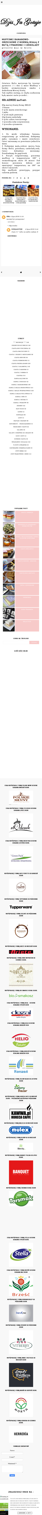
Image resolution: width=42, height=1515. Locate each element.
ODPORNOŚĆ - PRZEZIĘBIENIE (20, 424)
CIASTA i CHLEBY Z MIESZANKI (20, 354)
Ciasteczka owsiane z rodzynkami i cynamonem (21, 200)
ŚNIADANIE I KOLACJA (19, 442)
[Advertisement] (21, 311)
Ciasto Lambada (27, 512)
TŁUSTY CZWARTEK (20, 445)
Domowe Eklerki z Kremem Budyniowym (8, 200)
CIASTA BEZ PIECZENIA (20, 348)
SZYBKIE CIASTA (20, 439)
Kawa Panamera (27, 609)
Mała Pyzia (27, 621)
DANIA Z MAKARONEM (20, 384)
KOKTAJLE (19, 415)
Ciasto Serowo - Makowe (27, 561)
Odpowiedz (11, 221)
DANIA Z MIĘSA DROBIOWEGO (19, 387)
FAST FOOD (20, 409)
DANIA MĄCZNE (20, 378)
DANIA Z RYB (20, 396)
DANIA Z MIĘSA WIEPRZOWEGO (19, 390)
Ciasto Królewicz (27, 549)
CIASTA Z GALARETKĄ (19, 366)
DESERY (19, 405)
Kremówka (27, 597)
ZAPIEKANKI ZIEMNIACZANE (20, 448)
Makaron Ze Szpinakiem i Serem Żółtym (27, 525)
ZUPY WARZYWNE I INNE (19, 454)
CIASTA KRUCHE (20, 357)
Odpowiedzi (13, 225)
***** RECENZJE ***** (19, 342)
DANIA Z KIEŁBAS (20, 381)
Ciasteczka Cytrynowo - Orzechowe (33, 199)
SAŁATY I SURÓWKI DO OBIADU (20, 433)
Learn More (22, 1512)
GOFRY (20, 412)
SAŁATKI (20, 430)
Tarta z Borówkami (27, 585)
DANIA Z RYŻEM (20, 399)
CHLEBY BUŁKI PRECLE (20, 345)
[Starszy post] (40, 272)
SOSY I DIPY (20, 436)
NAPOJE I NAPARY (20, 421)
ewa (8, 216)
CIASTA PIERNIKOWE (20, 360)
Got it (29, 1512)
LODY (20, 418)
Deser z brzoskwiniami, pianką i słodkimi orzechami (27, 537)
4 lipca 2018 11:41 (31, 229)
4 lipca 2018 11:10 (17, 216)
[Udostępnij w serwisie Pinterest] (28, 178)
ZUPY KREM (19, 451)
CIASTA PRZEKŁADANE (20, 363)
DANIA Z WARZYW (19, 402)
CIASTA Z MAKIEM (20, 369)
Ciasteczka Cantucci (27, 573)
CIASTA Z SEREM (20, 372)
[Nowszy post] (1, 272)
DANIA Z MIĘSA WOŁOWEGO (20, 393)
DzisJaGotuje (17, 229)
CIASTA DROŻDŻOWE (20, 351)
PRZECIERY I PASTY (20, 427)
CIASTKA (29, 48)
